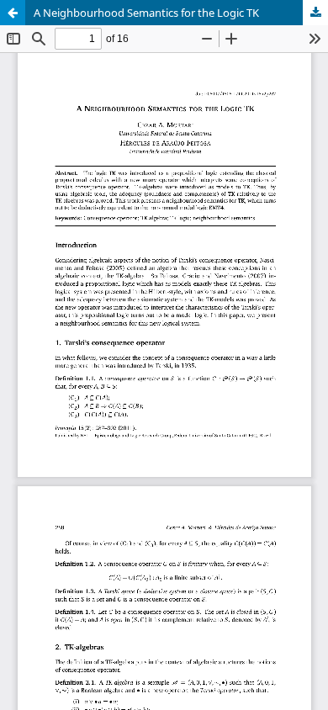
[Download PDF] (315, 12)
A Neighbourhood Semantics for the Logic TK (146, 12)
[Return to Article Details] (12, 12)
